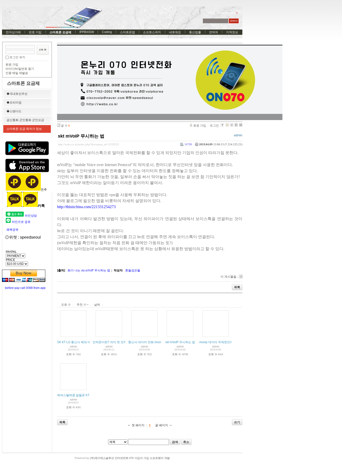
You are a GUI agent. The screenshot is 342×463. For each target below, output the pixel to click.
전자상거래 (13, 32)
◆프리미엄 (14, 102)
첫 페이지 (138, 425)
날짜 (97, 304)
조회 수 (66, 304)
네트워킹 (175, 32)
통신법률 (195, 32)
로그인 (214, 125)
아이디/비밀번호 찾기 (20, 69)
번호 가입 (35, 32)
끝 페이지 (161, 425)
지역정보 (232, 32)
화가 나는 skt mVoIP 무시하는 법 (89, 270)
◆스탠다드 (14, 111)
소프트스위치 (152, 32)
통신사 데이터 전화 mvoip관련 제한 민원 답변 (158, 342)
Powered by (122, 457)
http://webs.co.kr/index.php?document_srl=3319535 (88, 144)
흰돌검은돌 (132, 270)
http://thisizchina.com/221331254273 (86, 207)
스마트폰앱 (127, 32)
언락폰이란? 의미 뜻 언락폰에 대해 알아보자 (122, 342)
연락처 (213, 32)
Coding (107, 32)
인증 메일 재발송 (17, 73)
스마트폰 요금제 (60, 32)
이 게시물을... (230, 276)
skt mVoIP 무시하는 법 (81, 136)
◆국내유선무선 (17, 94)
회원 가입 (12, 64)
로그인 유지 (17, 57)
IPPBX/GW (86, 32)
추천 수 (82, 304)
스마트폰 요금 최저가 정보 (24, 129)
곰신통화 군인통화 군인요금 (25, 120)
